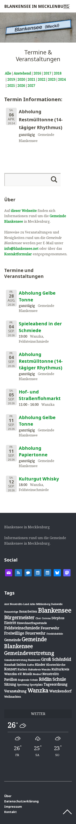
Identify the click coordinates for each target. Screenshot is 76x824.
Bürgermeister (19, 617)
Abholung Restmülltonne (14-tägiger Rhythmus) (41, 361)
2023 (52, 79)
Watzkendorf (60, 691)
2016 (37, 73)
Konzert (10, 669)
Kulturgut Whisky (39, 479)
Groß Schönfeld (56, 659)
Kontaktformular (18, 254)
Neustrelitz (50, 674)
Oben (67, 811)
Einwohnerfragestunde (32, 623)
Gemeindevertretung (29, 653)
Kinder (40, 664)
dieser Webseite (24, 210)
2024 (62, 79)
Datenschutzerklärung (21, 801)
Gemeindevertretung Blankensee (22, 659)
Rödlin (45, 679)
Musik (27, 674)
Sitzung (10, 684)
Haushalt (10, 665)
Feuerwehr (50, 627)
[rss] (18, 572)
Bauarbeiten (28, 611)
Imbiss (21, 665)
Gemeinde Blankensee (25, 643)
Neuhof (37, 674)
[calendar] (37, 572)
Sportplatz (36, 684)
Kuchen (22, 669)
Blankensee (54, 610)
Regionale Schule (28, 679)
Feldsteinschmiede (22, 628)
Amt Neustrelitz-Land (16, 604)
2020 (21, 79)
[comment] (28, 572)
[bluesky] (57, 572)
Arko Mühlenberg (40, 604)
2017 (47, 73)
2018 (57, 73)
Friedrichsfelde (54, 633)
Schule (59, 679)
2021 (31, 79)
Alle (8, 73)
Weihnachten (12, 696)
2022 (41, 79)
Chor (38, 618)
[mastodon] (67, 572)
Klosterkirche (55, 665)
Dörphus (58, 618)
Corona (46, 618)
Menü (66, 6)
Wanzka (37, 690)
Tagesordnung (56, 684)
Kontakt (10, 812)
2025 (11, 85)
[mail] (8, 572)
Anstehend (22, 73)
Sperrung (23, 684)
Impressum (13, 807)
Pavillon (10, 679)
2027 (31, 85)
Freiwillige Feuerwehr (25, 633)
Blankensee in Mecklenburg (36, 6)
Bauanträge (11, 611)
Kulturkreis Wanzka (39, 669)
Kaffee (30, 664)
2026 (21, 85)
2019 (11, 79)
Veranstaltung (15, 691)
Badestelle (56, 604)
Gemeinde (12, 639)
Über (7, 796)
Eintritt (10, 622)
